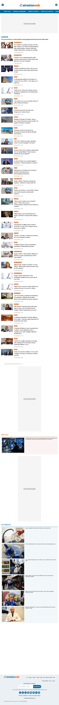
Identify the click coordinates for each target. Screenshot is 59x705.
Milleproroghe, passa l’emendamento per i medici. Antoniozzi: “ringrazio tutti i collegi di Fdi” (25, 215)
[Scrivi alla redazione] (39, 692)
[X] (25, 692)
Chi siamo (21, 695)
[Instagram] (23, 692)
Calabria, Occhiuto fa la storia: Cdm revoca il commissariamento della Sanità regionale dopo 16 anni (26, 70)
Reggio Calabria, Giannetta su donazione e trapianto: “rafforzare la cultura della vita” (25, 182)
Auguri (53, 680)
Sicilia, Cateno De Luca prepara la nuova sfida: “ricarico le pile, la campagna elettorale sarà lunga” (39, 592)
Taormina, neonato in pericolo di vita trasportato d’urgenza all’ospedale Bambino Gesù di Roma (25, 132)
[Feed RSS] (36, 692)
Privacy (38, 695)
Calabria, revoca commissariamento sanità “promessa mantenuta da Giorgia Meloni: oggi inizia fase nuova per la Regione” (26, 59)
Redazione (25, 695)
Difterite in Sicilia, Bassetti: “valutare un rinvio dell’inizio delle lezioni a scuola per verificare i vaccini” (40, 607)
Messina (33, 677)
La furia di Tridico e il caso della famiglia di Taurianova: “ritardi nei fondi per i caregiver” (25, 162)
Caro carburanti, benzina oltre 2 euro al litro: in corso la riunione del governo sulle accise (40, 560)
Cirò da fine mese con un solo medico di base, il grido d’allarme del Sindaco (26, 102)
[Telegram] (28, 692)
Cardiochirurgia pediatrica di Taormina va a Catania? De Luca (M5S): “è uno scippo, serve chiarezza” (26, 81)
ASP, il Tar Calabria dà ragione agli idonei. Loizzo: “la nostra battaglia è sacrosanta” (25, 142)
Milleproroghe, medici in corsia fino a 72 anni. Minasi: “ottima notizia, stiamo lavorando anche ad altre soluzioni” (26, 266)
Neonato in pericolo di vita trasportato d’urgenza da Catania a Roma (23, 111)
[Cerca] (56, 5)
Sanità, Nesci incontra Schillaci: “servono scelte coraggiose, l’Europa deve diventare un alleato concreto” (26, 353)
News (27, 677)
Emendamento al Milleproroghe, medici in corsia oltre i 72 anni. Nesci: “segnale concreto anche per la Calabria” (25, 226)
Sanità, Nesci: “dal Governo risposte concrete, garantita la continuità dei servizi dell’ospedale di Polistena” (25, 91)
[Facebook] (20, 692)
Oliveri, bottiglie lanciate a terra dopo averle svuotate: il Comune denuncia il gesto (40, 544)
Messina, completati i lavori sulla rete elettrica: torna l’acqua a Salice (38, 528)
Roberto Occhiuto (33, 11)
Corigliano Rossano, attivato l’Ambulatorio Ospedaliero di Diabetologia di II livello (25, 245)
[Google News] (33, 692)
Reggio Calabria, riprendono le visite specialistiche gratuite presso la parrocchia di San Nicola (25, 277)
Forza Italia (7, 11)
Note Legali (34, 695)
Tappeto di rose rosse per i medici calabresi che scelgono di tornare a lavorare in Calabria (26, 287)
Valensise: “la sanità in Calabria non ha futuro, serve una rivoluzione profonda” (26, 236)
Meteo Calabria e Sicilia (47, 677)
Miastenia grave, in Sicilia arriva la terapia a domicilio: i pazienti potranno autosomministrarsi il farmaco (25, 172)
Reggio (30, 677)
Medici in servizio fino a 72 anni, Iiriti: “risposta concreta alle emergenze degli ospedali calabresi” (26, 192)
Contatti (29, 695)
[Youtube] (31, 692)
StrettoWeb (8, 701)
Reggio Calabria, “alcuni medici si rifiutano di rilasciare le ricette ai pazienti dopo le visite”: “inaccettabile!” (25, 255)
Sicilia (41, 677)
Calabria (37, 677)
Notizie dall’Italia (45, 680)
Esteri (50, 680)
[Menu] (3, 5)
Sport (54, 677)
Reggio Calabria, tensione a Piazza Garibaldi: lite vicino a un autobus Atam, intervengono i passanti (39, 576)
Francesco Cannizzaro (19, 11)
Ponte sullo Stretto (47, 11)
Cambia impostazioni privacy (29, 698)
